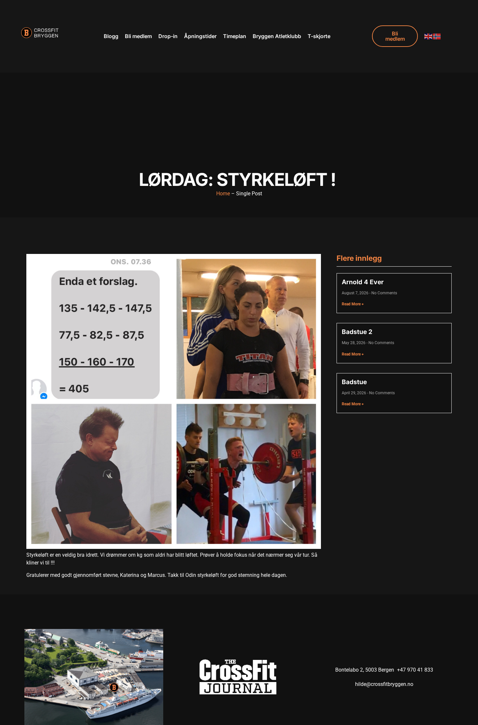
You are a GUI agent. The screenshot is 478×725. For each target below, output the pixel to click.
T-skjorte (319, 36)
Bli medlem (138, 36)
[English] (428, 36)
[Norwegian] (437, 36)
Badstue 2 (357, 332)
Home (223, 193)
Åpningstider (200, 36)
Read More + (353, 304)
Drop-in (168, 36)
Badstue (354, 382)
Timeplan (234, 36)
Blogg (111, 36)
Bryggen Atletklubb (277, 36)
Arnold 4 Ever (363, 282)
